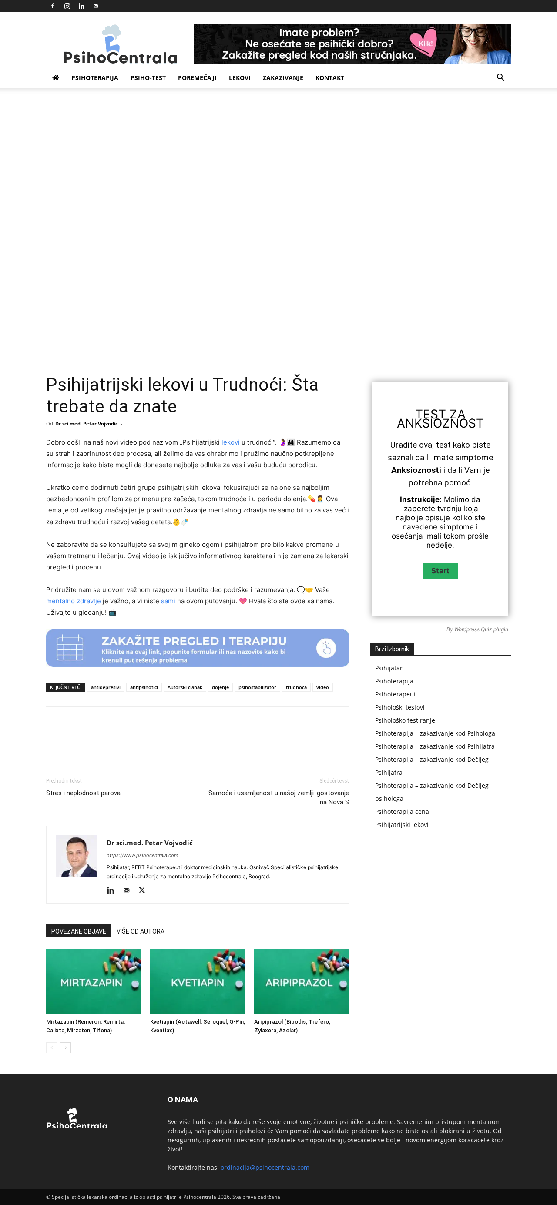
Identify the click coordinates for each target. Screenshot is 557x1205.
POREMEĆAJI (197, 78)
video (322, 687)
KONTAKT (329, 78)
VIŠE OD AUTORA (140, 931)
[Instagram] (67, 6)
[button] (500, 78)
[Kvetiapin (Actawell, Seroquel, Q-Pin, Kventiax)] (197, 981)
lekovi (230, 442)
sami (168, 601)
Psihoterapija (394, 681)
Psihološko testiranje (405, 720)
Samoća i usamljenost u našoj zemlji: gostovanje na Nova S (278, 797)
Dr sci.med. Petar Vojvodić (86, 423)
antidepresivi (106, 687)
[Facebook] (52, 6)
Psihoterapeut (395, 694)
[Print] (248, 740)
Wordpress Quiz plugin (481, 629)
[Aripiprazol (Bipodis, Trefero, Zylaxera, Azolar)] (301, 981)
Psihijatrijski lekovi (402, 824)
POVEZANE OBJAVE (78, 931)
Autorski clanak (185, 687)
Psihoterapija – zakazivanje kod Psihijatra (435, 746)
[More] (309, 740)
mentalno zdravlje (73, 601)
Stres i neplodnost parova (83, 793)
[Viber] (288, 740)
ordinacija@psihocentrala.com (265, 1167)
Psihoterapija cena (402, 811)
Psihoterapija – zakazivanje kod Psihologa (435, 733)
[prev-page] (51, 1047)
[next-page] (65, 1047)
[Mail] (95, 6)
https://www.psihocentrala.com (142, 855)
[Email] (228, 740)
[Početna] (55, 77)
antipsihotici (144, 687)
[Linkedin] (81, 6)
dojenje (220, 687)
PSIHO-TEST (148, 78)
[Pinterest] (148, 740)
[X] (128, 740)
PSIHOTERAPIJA (94, 78)
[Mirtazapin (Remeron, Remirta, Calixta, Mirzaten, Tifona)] (93, 981)
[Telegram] (268, 740)
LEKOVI (240, 78)
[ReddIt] (208, 740)
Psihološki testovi (400, 707)
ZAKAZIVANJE (283, 78)
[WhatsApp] (168, 740)
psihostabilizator (257, 687)
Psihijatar (389, 668)
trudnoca (296, 687)
